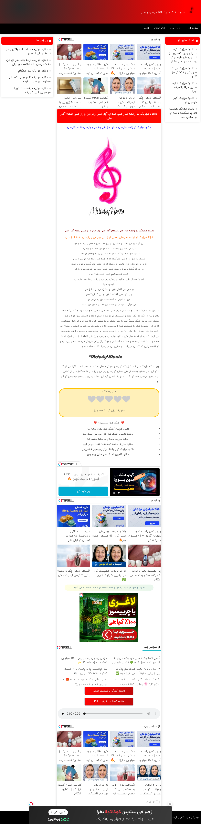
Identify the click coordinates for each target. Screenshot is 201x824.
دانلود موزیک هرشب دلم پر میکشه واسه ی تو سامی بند (183, 113)
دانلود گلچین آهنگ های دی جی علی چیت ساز (108, 434)
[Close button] (170, 804)
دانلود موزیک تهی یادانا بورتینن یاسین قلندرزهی (108, 449)
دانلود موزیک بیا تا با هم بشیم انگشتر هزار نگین (183, 72)
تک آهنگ (159, 28)
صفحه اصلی (192, 28)
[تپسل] (31, 804)
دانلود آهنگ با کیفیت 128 (109, 701)
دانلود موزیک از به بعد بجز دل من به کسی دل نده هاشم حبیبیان (28, 62)
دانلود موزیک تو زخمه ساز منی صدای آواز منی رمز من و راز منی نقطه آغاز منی (108, 116)
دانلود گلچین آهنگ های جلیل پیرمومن (108, 454)
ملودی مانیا (109, 284)
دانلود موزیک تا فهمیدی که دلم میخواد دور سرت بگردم (30, 79)
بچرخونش (83, 491)
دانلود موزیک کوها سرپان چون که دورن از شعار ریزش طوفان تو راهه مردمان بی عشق (183, 55)
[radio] (126, 399)
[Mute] (119, 492)
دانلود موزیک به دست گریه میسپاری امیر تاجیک (32, 90)
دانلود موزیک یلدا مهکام (33, 71)
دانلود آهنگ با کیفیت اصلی (109, 691)
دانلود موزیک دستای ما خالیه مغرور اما (107, 439)
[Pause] (113, 492)
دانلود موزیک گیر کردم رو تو (185, 100)
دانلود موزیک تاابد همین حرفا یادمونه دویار (184, 87)
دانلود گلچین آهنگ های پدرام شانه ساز (108, 429)
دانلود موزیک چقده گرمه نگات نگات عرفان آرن (107, 444)
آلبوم (146, 28)
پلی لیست (175, 28)
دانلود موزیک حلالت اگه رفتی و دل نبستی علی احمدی (28, 51)
